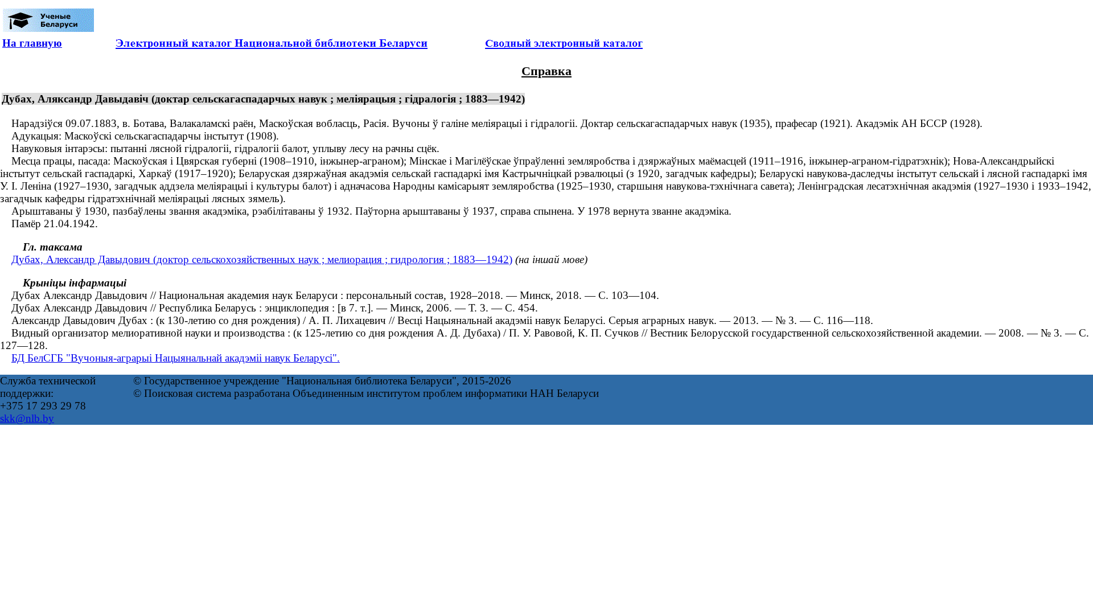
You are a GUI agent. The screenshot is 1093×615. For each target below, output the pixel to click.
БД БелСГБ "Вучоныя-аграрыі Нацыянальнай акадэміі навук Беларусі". (175, 358)
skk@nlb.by (27, 418)
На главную (32, 43)
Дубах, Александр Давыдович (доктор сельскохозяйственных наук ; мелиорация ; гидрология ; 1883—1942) (261, 259)
